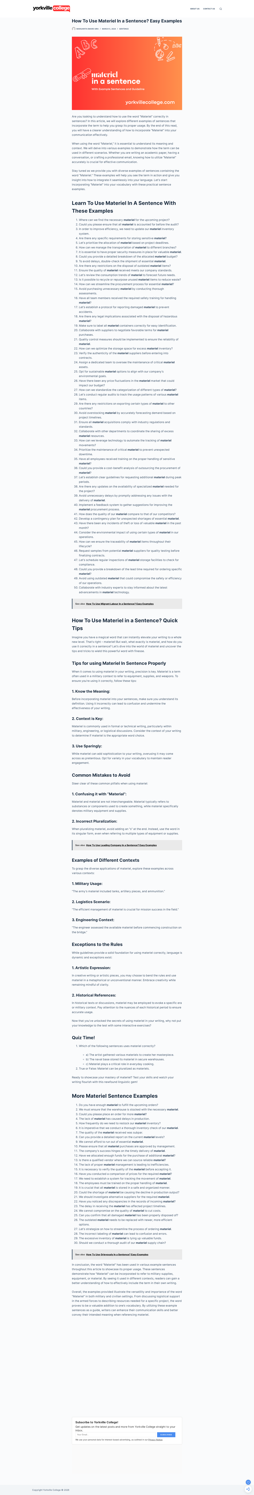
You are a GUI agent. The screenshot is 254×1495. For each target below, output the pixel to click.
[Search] (221, 9)
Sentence (124, 29)
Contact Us (209, 9)
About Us (194, 9)
